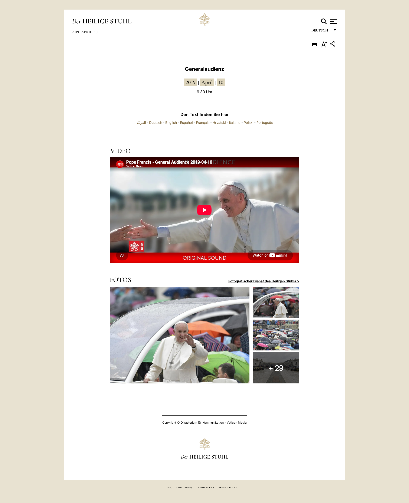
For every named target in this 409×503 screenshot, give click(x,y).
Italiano (235, 122)
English (171, 122)
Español (186, 122)
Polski (248, 122)
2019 (75, 32)
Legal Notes (184, 487)
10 (96, 32)
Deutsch (321, 31)
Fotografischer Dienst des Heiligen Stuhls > (263, 281)
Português (264, 122)
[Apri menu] (333, 21)
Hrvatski (219, 122)
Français (202, 122)
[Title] (333, 44)
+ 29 (276, 367)
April (86, 32)
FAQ (169, 487)
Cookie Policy (205, 487)
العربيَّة (141, 122)
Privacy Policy (228, 487)
